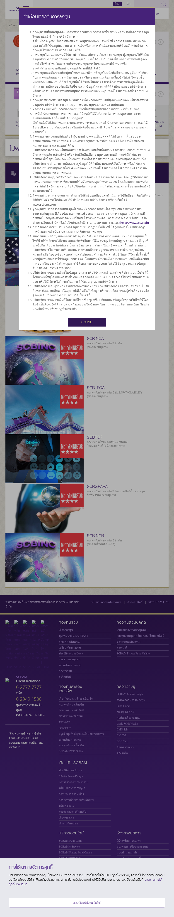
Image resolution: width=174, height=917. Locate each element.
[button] (87, 322)
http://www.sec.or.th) (134, 223)
